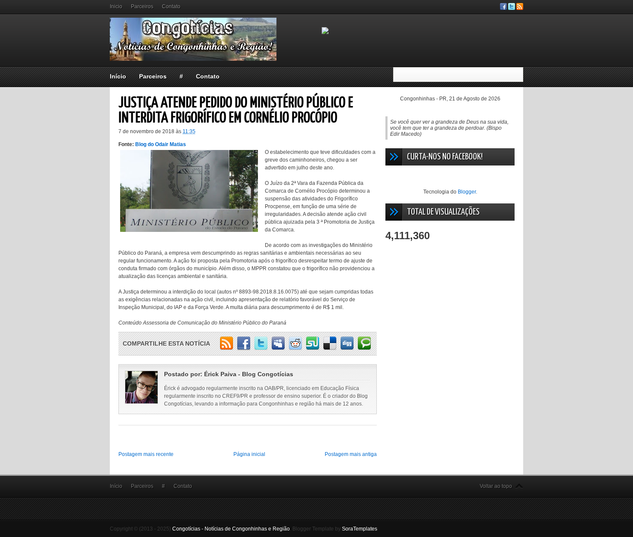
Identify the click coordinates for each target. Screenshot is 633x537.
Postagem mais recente (146, 454)
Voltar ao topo (496, 486)
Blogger (467, 192)
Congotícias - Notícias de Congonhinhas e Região (231, 529)
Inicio (116, 6)
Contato (171, 6)
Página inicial (249, 454)
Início (118, 76)
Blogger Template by (334, 529)
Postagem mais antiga (351, 454)
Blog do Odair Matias (160, 144)
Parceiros (142, 6)
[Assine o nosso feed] (519, 8)
